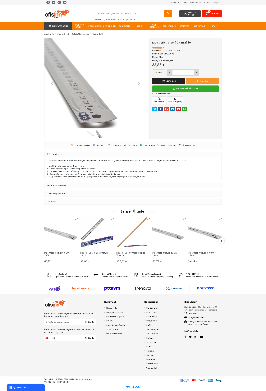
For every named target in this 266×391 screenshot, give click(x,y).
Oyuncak (150, 355)
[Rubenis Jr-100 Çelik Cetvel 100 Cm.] (133, 233)
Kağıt (148, 325)
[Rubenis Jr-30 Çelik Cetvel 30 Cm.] (97, 233)
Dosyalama (151, 321)
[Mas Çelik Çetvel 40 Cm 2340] (169, 233)
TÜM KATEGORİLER (60, 26)
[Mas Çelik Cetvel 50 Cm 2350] (61, 233)
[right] (221, 241)
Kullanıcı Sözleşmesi (115, 316)
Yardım (207, 2)
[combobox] (47, 337)
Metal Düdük (152, 312)
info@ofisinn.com (196, 317)
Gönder (91, 322)
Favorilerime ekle (162, 93)
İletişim (216, 2)
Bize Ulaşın (190, 302)
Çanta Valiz (151, 342)
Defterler (150, 338)
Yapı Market (151, 368)
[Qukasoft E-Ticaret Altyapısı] (133, 388)
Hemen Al (203, 81)
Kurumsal (110, 302)
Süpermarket (152, 363)
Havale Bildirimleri (114, 333)
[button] (212, 13)
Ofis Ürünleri (151, 316)
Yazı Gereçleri (152, 329)
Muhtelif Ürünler (153, 308)
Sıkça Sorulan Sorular (192, 2)
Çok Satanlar (110, 19)
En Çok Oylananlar (126, 19)
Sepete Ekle (170, 81)
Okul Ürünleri (152, 333)
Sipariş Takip (176, 2)
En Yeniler (98, 19)
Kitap (148, 346)
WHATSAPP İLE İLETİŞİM (187, 88)
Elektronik (150, 359)
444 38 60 (193, 313)
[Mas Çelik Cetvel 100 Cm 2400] (205, 233)
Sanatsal (150, 351)
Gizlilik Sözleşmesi (114, 312)
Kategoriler (151, 302)
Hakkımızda (111, 308)
